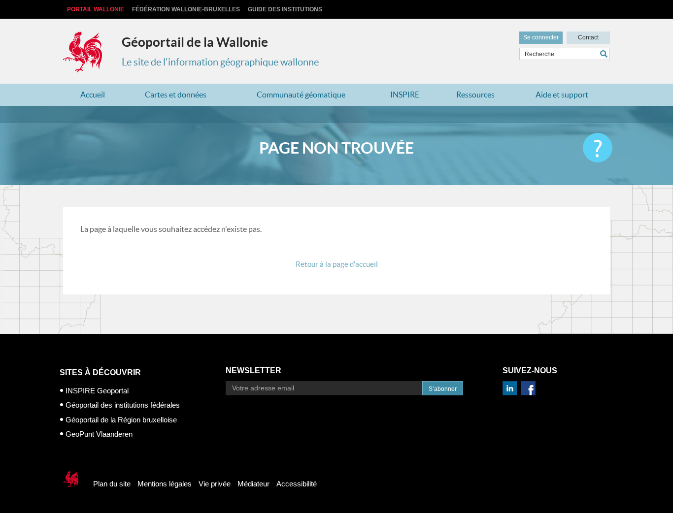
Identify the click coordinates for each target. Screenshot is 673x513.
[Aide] (597, 147)
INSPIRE (404, 94)
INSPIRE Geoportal (97, 390)
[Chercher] (605, 54)
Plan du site (112, 484)
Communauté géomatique (301, 94)
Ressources (475, 94)
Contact (588, 37)
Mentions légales (164, 484)
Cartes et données (175, 94)
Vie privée (215, 484)
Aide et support (562, 94)
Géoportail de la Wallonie (195, 42)
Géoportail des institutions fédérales (123, 405)
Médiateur (253, 484)
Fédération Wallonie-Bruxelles (186, 9)
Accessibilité (296, 484)
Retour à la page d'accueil (337, 264)
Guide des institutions (285, 9)
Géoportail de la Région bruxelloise (121, 420)
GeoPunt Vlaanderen (99, 434)
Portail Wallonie (95, 9)
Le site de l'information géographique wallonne (220, 62)
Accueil (92, 94)
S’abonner (443, 388)
